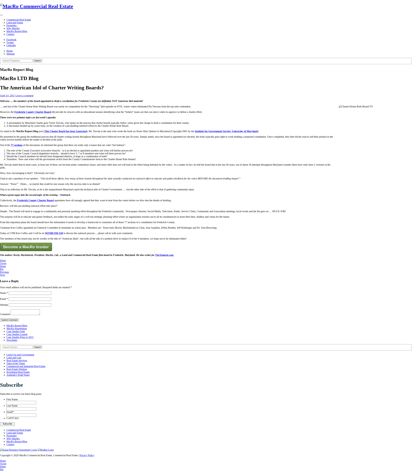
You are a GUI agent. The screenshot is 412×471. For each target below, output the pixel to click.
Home (9, 51)
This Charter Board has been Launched (65, 131)
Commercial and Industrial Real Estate (25, 366)
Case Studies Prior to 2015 (19, 337)
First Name (12, 399)
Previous (4, 272)
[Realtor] (46, 449)
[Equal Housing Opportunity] (18, 449)
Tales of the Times (15, 363)
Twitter (10, 42)
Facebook (11, 39)
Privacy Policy (87, 455)
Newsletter (11, 340)
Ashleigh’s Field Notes (18, 375)
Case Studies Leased (16, 334)
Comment (5, 314)
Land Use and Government (20, 354)
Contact (10, 34)
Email (4, 299)
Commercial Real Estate (18, 19)
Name (4, 293)
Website (4, 304)
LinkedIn (11, 45)
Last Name (12, 405)
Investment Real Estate (18, 372)
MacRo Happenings (16, 328)
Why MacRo (13, 28)
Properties (11, 25)
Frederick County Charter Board (32, 112)
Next (2, 275)
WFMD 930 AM (54, 233)
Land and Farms (14, 22)
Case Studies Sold (15, 331)
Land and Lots (13, 357)
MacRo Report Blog (16, 31)
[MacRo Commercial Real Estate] (206, 6)
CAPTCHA (12, 418)
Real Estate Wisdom (16, 369)
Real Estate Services (16, 360)
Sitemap (10, 53)
